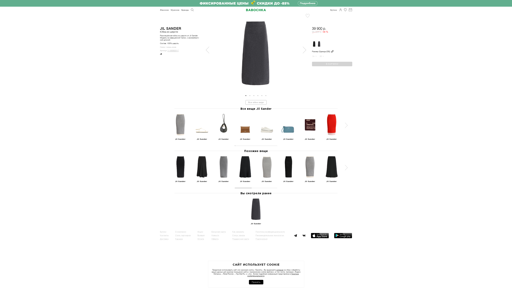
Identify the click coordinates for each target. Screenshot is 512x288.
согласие (279, 270)
